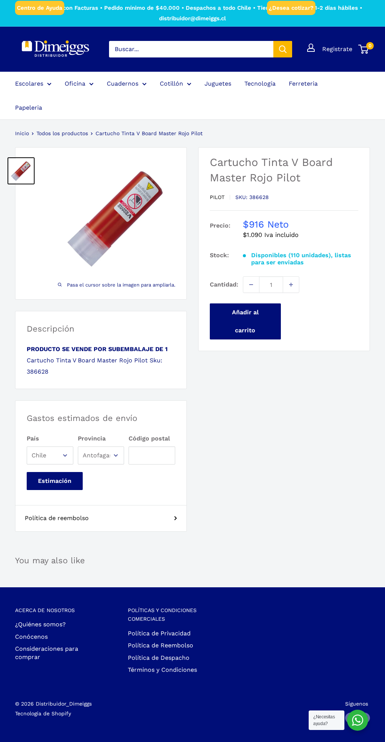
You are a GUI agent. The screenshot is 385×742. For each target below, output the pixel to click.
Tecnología (260, 83)
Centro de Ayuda (39, 8)
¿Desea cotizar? (291, 8)
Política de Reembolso (160, 645)
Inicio (22, 133)
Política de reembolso (57, 518)
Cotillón (171, 83)
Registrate (337, 49)
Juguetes (218, 83)
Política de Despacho (158, 657)
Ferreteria (303, 83)
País (33, 438)
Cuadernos (122, 83)
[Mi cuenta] (311, 48)
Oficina (75, 83)
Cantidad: (224, 284)
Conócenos (31, 636)
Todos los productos (62, 133)
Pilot (217, 197)
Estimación (54, 480)
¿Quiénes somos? (40, 624)
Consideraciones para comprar (46, 653)
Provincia (92, 438)
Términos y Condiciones (162, 669)
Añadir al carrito (245, 321)
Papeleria (28, 107)
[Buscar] (282, 49)
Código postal (149, 438)
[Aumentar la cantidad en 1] (291, 285)
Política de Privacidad (159, 633)
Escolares (29, 83)
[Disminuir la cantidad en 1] (251, 285)
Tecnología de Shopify (43, 713)
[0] (363, 49)
